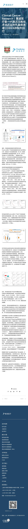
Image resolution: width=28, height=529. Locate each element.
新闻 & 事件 (5, 470)
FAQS (3, 460)
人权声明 (4, 478)
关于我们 (4, 463)
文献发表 (4, 429)
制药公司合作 (5, 455)
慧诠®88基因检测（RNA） (8, 449)
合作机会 (4, 452)
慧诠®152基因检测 (6, 446)
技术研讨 (4, 431)
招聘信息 (4, 473)
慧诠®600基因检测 (7, 444)
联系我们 (4, 485)
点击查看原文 (12, 328)
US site (4, 481)
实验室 (3, 475)
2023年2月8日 (6, 34)
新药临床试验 (5, 437)
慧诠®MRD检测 (6, 442)
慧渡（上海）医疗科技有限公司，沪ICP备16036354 (13, 515)
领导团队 (4, 466)
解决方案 (4, 434)
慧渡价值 (4, 468)
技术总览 (4, 426)
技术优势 (4, 424)
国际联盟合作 (5, 457)
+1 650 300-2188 (6, 493)
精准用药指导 (5, 439)
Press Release (16, 34)
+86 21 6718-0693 (6, 490)
